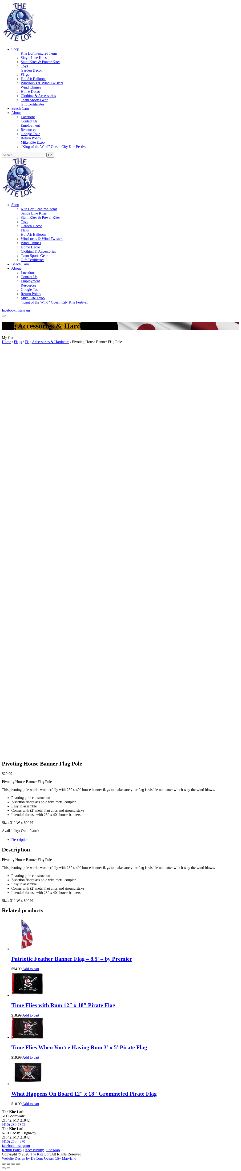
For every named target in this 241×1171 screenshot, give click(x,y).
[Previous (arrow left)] (4, 1168)
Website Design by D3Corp (22, 1158)
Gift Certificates (32, 104)
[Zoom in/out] (4, 1164)
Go (50, 155)
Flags (25, 75)
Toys (24, 66)
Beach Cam (20, 108)
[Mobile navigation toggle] (4, 315)
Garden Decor (31, 70)
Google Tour (30, 134)
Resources (28, 130)
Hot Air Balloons (33, 79)
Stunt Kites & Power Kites (40, 62)
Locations (28, 117)
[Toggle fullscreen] (8, 1164)
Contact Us (29, 121)
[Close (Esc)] (18, 1164)
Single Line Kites (34, 58)
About (16, 113)
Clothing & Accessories (38, 96)
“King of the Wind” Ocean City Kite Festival (54, 147)
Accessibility (34, 1150)
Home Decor (30, 91)
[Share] (13, 1164)
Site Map (53, 1150)
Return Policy (31, 138)
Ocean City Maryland (60, 1158)
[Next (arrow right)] (8, 1168)
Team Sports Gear (34, 100)
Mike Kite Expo (33, 142)
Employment (30, 125)
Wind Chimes (31, 87)
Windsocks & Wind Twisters (42, 83)
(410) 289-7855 (13, 1124)
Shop (15, 49)
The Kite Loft (40, 1154)
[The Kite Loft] (19, 41)
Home (6, 342)
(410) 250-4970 (13, 1141)
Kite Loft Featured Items (39, 53)
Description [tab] (19, 840)
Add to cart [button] (30, 969)
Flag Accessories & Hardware (47, 342)
